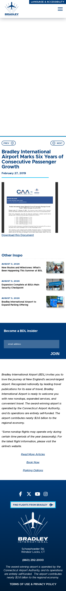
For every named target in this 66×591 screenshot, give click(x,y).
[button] (60, 9)
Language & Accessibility (47, 2)
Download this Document (18, 235)
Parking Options (33, 470)
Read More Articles (33, 454)
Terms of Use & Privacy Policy (33, 584)
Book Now (32, 462)
